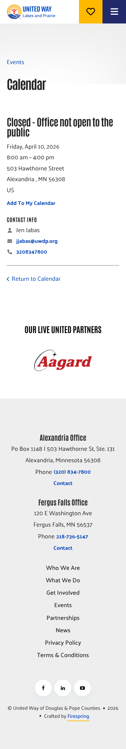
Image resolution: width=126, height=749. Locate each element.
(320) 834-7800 (72, 471)
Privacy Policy (63, 643)
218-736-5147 (72, 536)
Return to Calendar (36, 278)
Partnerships (63, 618)
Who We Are (63, 568)
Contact (63, 483)
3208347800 (31, 251)
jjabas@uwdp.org (36, 241)
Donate (90, 11)
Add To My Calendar (31, 203)
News (62, 630)
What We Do (63, 580)
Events (63, 605)
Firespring (78, 715)
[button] (114, 11)
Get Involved (63, 593)
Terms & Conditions (63, 655)
